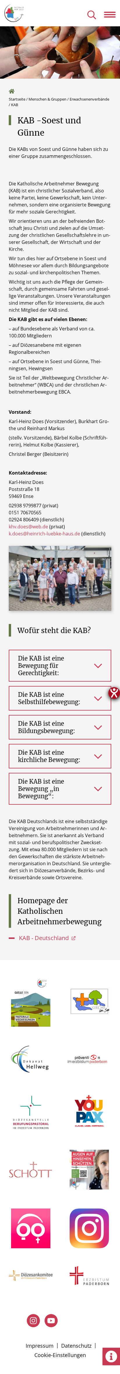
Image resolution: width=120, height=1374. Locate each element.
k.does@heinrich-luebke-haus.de (44, 533)
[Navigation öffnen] (112, 14)
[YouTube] (51, 1320)
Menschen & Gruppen (47, 99)
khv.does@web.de (28, 526)
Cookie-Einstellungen (60, 1355)
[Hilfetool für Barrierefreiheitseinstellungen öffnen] (114, 693)
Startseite (17, 99)
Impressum (40, 1345)
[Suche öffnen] (92, 15)
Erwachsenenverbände (89, 99)
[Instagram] (33, 1320)
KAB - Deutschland (44, 938)
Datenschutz (76, 1345)
